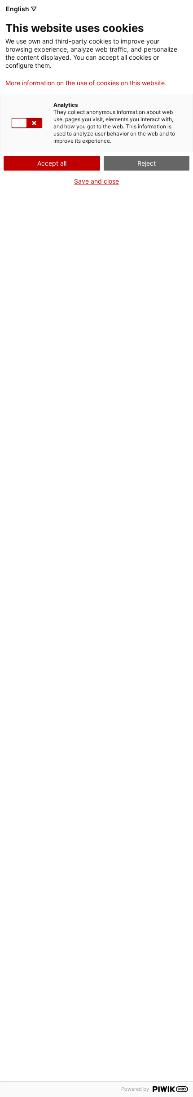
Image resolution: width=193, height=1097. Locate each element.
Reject (146, 163)
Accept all (51, 163)
